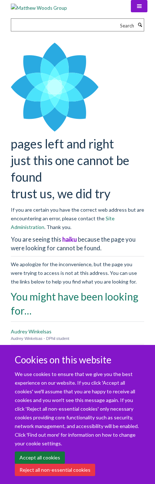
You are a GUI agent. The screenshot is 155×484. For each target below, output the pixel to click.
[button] (139, 6)
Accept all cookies (39, 457)
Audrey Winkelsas (31, 331)
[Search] (140, 25)
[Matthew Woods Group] (39, 5)
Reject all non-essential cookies (54, 470)
